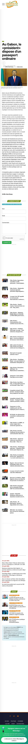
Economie (20, 721)
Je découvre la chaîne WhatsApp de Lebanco (14, 739)
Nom (3, 209)
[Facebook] (10, 716)
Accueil (7, 721)
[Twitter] (14, 716)
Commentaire (5, 222)
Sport (13, 723)
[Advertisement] (14, 21)
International (20, 723)
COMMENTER (6, 242)
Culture (7, 723)
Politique (13, 721)
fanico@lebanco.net (14, 635)
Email (3, 215)
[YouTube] (18, 716)
